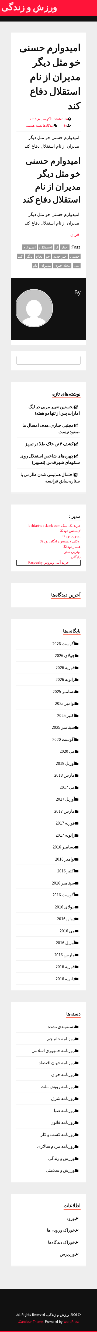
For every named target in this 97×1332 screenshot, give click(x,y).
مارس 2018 (64, 774)
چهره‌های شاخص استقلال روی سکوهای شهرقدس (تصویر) (50, 459)
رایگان (76, 557)
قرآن (74, 234)
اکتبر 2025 (66, 715)
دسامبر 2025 (64, 691)
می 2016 (67, 930)
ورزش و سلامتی (60, 1169)
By (77, 292)
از (57, 247)
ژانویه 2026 (65, 679)
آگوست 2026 (63, 643)
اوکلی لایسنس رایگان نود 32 (60, 541)
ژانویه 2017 (65, 834)
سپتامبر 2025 (63, 726)
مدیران (45, 265)
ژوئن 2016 (66, 918)
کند (20, 256)
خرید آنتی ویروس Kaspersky (48, 562)
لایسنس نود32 (70, 530)
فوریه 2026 (65, 667)
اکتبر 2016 (66, 870)
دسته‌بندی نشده (61, 1026)
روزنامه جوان (63, 1074)
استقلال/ (45, 247)
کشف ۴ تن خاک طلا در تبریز (49, 443)
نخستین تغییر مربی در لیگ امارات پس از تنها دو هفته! (54, 410)
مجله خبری (62, 265)
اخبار (64, 247)
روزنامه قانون (62, 1122)
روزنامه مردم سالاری (56, 1145)
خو (48, 256)
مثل (76, 265)
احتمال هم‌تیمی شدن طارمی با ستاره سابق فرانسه (50, 478)
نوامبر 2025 (65, 703)
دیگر (29, 256)
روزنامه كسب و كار (58, 1134)
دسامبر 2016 (64, 846)
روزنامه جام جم (61, 1038)
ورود (71, 1218)
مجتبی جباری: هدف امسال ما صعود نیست (51, 428)
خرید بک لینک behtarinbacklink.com (55, 525)
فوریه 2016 (65, 966)
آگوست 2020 (63, 739)
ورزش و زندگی (29, 7)
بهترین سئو (72, 551)
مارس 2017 (64, 810)
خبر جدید (60, 256)
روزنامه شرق (63, 1098)
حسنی (74, 256)
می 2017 (67, 786)
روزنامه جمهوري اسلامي (53, 1050)
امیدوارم (29, 247)
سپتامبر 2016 (63, 882)
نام (35, 265)
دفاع (39, 256)
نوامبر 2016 (65, 858)
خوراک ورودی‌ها (61, 1229)
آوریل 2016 (65, 942)
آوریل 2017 (65, 798)
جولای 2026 (65, 655)
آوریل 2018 (65, 763)
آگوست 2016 (63, 894)
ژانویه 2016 (65, 978)
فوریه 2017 (65, 822)
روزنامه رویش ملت (58, 1086)
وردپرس (67, 1253)
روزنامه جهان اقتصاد (57, 1062)
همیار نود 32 (72, 546)
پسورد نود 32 (71, 536)
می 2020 (67, 750)
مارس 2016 (64, 954)
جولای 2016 (65, 906)
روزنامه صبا (64, 1110)
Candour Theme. (31, 1321)
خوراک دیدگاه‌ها (61, 1241)
